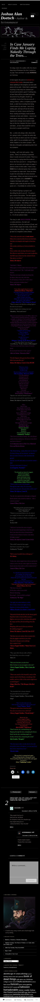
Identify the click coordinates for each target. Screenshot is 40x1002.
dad (24, 982)
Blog (3, 4)
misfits (31, 994)
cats (24, 979)
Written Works (25, 4)
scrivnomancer (20, 61)
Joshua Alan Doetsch (11, 16)
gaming (29, 984)
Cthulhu (19, 982)
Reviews (4, 8)
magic (26, 992)
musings (16, 996)
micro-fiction (25, 994)
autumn (30, 973)
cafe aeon (19, 979)
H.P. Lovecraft (14, 987)
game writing (22, 984)
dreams (28, 982)
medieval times (8, 994)
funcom (15, 984)
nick (27, 996)
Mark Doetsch (32, 992)
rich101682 (17, 807)
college (5, 982)
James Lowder (24, 990)
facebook (33, 981)
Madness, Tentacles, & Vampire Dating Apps (16, 939)
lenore (15, 992)
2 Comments (34, 61)
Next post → (32, 792)
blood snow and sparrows (16, 976)
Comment (31, 880)
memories (16, 994)
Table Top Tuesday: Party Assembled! (14, 947)
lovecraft (21, 992)
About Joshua (12, 4)
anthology (24, 974)
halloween (25, 987)
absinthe (6, 974)
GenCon (6, 987)
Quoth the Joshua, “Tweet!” (14, 965)
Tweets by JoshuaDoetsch (10, 967)
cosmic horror (12, 982)
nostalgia (30, 996)
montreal (6, 996)
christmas (29, 979)
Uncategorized (14, 62)
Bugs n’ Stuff (8, 950)
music (12, 996)
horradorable (10, 989)
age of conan (15, 974)
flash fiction (6, 984)
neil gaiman (22, 996)
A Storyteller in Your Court (11, 954)
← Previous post (15, 792)
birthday (5, 976)
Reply (11, 827)
